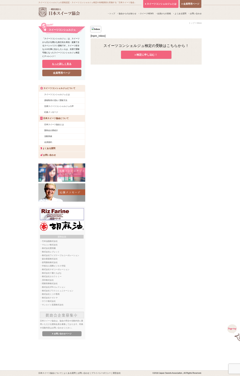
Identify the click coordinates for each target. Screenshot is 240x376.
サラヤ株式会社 (49, 301)
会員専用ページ (61, 72)
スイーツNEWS (147, 13)
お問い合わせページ (63, 334)
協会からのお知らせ (127, 13)
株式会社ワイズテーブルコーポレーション (60, 255)
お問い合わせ (196, 13)
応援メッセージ (51, 112)
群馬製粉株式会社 (50, 262)
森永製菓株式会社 (50, 259)
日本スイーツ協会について (50, 373)
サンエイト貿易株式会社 (53, 305)
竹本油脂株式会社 (50, 241)
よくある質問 (180, 13)
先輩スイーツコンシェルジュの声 (59, 106)
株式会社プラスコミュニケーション (57, 291)
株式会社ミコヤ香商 (51, 294)
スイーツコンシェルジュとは (57, 94)
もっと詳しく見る (62, 63)
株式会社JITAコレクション (53, 287)
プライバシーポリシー (101, 373)
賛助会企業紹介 (51, 130)
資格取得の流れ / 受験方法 (55, 100)
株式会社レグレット (51, 252)
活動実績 (48, 136)
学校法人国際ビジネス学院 (53, 266)
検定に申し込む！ (146, 54)
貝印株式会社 (48, 280)
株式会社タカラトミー (52, 276)
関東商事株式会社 (50, 283)
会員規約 (48, 142)
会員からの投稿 (164, 13)
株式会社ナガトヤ (50, 298)
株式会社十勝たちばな (52, 273)
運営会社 (117, 373)
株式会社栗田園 (49, 248)
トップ (112, 13)
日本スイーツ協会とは (54, 124)
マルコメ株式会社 (50, 245)
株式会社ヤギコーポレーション (55, 269)
